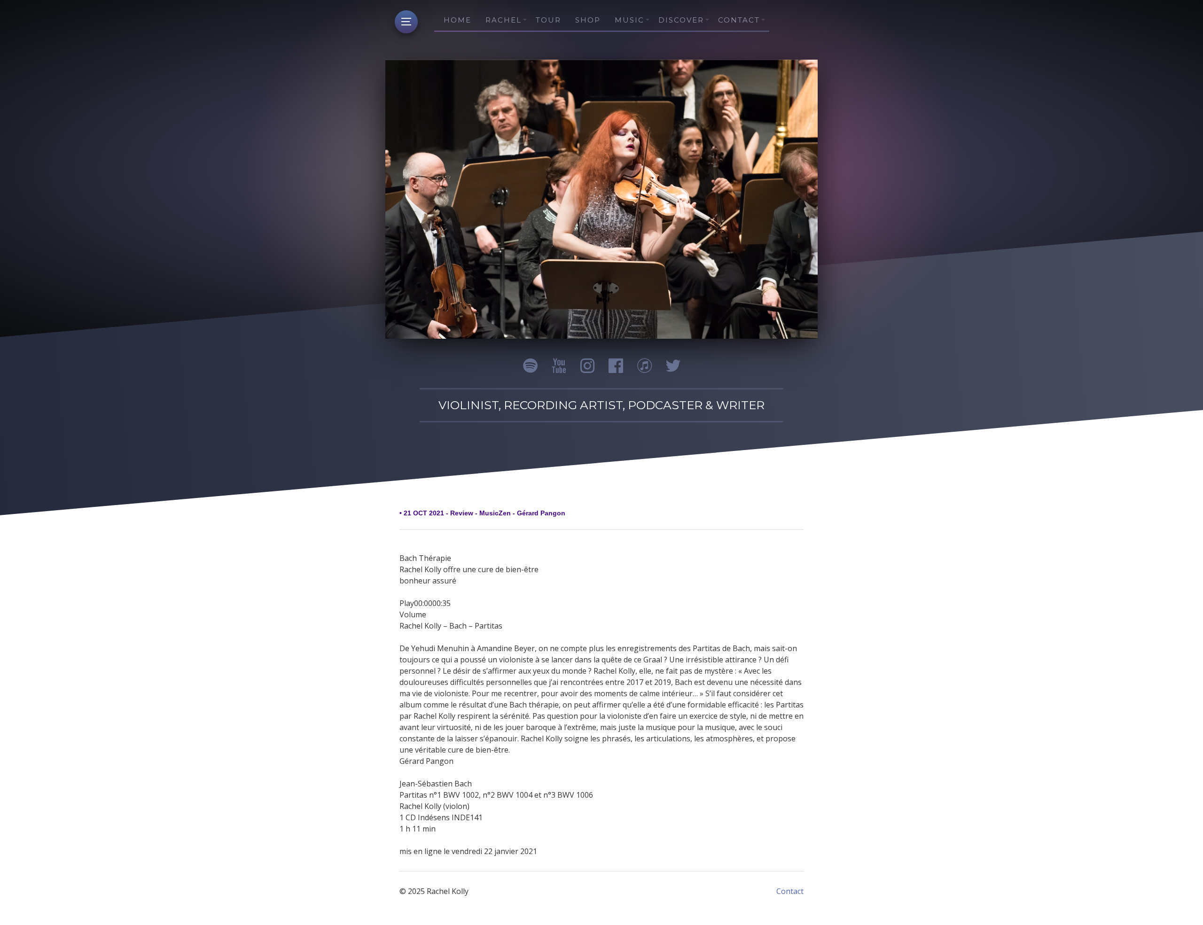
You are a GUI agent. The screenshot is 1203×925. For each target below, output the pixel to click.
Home (457, 20)
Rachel (503, 20)
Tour (548, 20)
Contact (739, 20)
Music (629, 20)
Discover (681, 20)
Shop (588, 20)
